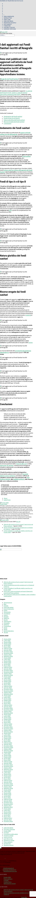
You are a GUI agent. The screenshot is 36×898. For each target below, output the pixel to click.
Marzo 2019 (7, 779)
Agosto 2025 (7, 658)
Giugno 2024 (7, 680)
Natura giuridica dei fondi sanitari (14, 120)
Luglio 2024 (7, 678)
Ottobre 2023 (8, 692)
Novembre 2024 (8, 672)
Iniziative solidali (10, 22)
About (5, 498)
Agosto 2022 (7, 714)
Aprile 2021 (7, 739)
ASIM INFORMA (8, 828)
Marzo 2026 (7, 647)
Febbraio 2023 (8, 705)
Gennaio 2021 (8, 744)
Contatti (6, 880)
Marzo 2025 (7, 665)
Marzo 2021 (7, 741)
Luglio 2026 (7, 640)
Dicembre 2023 (8, 689)
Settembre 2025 (8, 656)
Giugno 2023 (7, 698)
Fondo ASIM (3, 504)
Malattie (6, 616)
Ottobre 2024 (8, 673)
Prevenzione (7, 626)
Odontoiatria (7, 621)
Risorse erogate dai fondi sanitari (14, 122)
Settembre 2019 (8, 769)
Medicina (6, 618)
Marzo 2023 (7, 703)
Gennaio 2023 (8, 706)
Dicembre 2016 (8, 821)
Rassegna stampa (8, 845)
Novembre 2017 (8, 804)
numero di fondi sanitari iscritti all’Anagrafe (15, 133)
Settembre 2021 (8, 731)
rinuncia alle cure (21, 464)
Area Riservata (9, 16)
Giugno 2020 (7, 755)
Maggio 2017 (7, 813)
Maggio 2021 (7, 738)
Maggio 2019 (7, 776)
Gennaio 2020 (8, 763)
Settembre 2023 (8, 694)
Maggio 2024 (7, 681)
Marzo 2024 (7, 684)
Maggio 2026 (7, 643)
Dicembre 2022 (8, 708)
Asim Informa (8, 21)
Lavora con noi (9, 27)
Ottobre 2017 (8, 805)
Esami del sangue (8, 607)
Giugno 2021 (7, 736)
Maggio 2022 (7, 719)
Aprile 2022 (7, 720)
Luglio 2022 (7, 716)
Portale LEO (7, 843)
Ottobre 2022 (8, 711)
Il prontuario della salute (11, 834)
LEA (10, 210)
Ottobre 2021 (8, 730)
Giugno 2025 (7, 661)
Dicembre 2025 (8, 651)
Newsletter (8, 18)
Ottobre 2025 (8, 654)
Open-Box (24, 897)
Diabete (6, 605)
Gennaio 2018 (8, 801)
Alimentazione (8, 602)
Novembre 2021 (8, 728)
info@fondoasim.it (8, 868)
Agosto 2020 (7, 752)
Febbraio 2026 (8, 648)
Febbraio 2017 (8, 818)
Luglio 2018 (7, 791)
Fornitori (7, 26)
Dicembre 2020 (8, 746)
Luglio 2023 (7, 697)
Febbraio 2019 (8, 780)
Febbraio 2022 (8, 724)
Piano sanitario (8, 842)
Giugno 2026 (7, 642)
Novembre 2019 (8, 766)
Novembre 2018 (8, 785)
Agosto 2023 (7, 695)
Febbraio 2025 (8, 667)
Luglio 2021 (7, 735)
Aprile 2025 (7, 664)
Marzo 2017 (7, 816)
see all (18, 521)
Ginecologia (7, 612)
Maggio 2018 (7, 794)
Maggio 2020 (7, 757)
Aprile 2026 (7, 645)
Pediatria (6, 624)
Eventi (5, 610)
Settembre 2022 (8, 713)
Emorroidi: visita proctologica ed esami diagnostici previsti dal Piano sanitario (18, 592)
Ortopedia (7, 623)
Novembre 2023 (8, 691)
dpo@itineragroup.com (10, 871)
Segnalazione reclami (10, 883)
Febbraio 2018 (8, 799)
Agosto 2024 (7, 676)
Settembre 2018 (8, 788)
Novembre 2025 (8, 653)
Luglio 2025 (7, 659)
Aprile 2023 (7, 702)
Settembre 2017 (8, 807)
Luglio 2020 (7, 753)
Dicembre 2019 (8, 765)
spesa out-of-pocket (6, 465)
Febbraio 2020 (8, 761)
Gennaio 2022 (8, 725)
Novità (6, 620)
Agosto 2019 (7, 771)
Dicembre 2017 (8, 802)
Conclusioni (7, 123)
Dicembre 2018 (8, 783)
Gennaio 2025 (8, 669)
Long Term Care (8, 839)
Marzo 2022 (7, 722)
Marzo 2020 (7, 760)
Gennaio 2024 (8, 687)
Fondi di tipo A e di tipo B (12, 118)
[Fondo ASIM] (4, 502)
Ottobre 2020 (8, 749)
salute (30, 342)
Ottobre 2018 (8, 787)
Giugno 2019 (7, 774)
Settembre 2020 (8, 750)
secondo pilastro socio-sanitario (14, 475)
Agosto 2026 (7, 639)
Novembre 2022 (8, 709)
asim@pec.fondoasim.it (9, 869)
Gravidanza (7, 613)
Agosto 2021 (7, 733)
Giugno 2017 (7, 812)
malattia (28, 315)
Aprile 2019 (7, 777)
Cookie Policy (8, 882)
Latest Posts (7, 500)
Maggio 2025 (7, 662)
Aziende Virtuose (10, 29)
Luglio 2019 (7, 772)
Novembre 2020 (8, 747)
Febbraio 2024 (8, 686)
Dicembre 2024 (8, 670)
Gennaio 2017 (8, 820)
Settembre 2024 (8, 675)
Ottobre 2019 (8, 768)
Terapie (6, 632)
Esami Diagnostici (9, 609)
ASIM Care (7, 19)
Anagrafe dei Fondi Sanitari (9, 79)
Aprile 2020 (7, 758)
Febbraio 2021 (8, 742)
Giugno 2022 (7, 717)
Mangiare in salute (9, 840)
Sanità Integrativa (9, 631)
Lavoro (6, 615)
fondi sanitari (26, 156)
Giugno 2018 (7, 793)
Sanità (5, 629)
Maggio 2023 (7, 700)
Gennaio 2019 (8, 782)
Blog (5, 604)
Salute (5, 627)
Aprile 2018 (7, 796)
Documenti (8, 24)
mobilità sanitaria (18, 479)
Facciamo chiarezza (9, 829)
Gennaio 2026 (8, 650)
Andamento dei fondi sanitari (13, 116)
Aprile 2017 (7, 815)
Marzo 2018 (7, 798)
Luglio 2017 (7, 810)
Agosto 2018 (7, 790)
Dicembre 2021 (8, 727)
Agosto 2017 (7, 809)
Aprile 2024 (7, 683)
